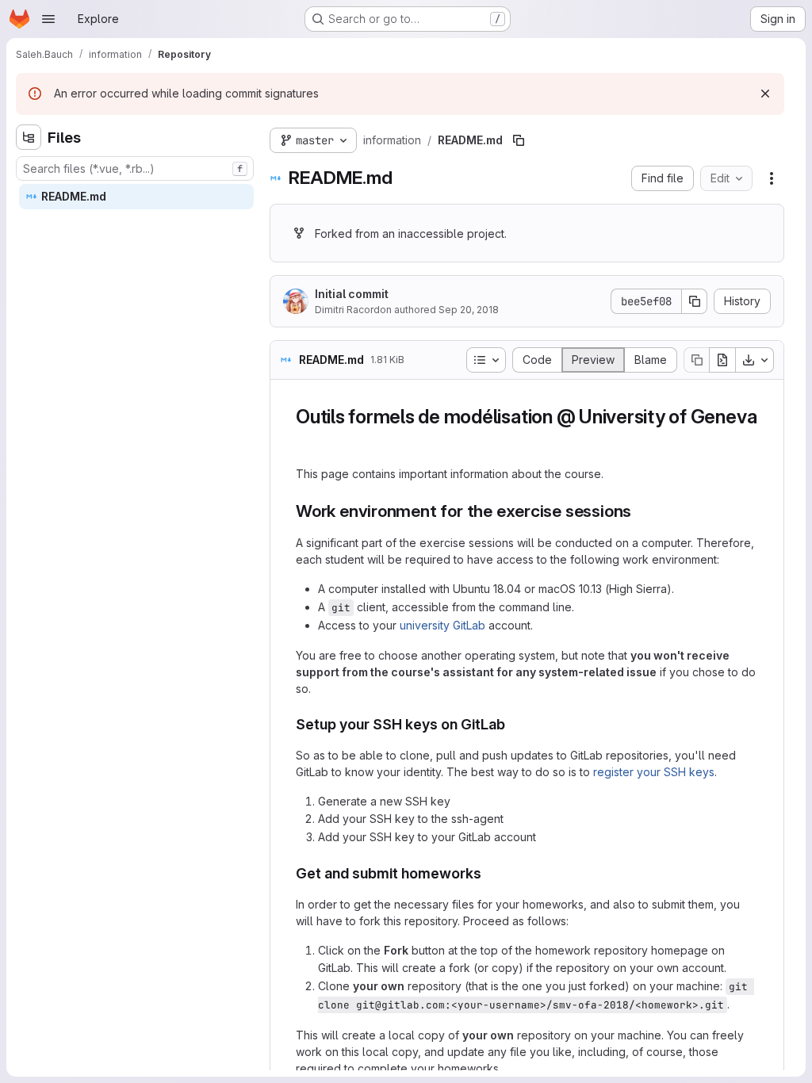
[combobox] (135, 168)
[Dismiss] (765, 93)
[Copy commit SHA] (694, 301)
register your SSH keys (653, 772)
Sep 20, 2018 (469, 310)
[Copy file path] (518, 140)
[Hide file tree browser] (28, 137)
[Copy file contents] (696, 360)
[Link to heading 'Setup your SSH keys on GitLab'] (513, 724)
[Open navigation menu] (48, 19)
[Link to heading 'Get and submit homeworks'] (489, 873)
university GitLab (442, 625)
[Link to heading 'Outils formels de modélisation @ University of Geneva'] (306, 440)
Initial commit (352, 293)
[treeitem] (136, 196)
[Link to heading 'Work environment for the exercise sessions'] (640, 511)
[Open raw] (722, 360)
